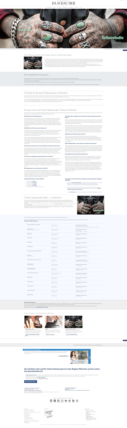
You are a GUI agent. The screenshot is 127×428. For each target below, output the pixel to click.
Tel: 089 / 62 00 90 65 (41, 377)
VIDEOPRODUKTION (89, 416)
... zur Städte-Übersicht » (63, 356)
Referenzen (87, 415)
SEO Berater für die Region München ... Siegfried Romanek (32, 390)
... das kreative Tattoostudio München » (71, 334)
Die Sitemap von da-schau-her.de (91, 419)
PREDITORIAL (65, 7)
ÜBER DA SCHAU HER (89, 417)
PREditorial (87, 412)
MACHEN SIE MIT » (30, 381)
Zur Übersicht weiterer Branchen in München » (88, 345)
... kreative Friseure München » (50, 334)
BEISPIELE (71, 7)
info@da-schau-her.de (43, 378)
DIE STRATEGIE (49, 7)
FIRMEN (54, 7)
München (30, 48)
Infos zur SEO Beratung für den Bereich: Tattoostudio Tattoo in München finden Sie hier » (70, 388)
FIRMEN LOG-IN (123, 0)
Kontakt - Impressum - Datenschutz (91, 418)
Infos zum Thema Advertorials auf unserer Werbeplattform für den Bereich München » (77, 390)
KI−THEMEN (76, 7)
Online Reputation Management (91, 411)
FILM (81, 7)
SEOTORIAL (59, 7)
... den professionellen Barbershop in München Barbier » (32, 335)
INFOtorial (25, 48)
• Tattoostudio (31, 181)
